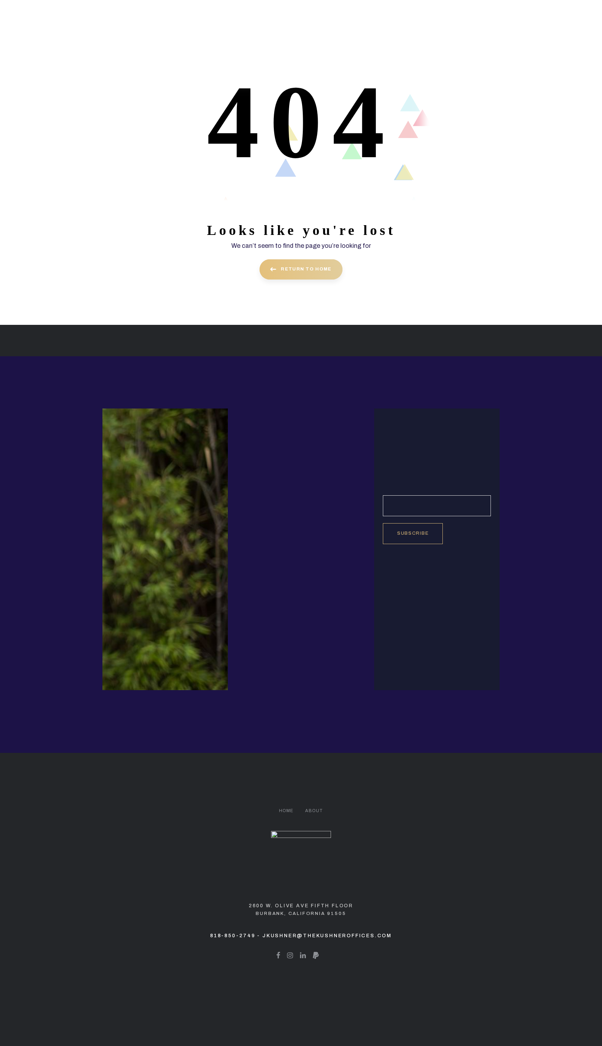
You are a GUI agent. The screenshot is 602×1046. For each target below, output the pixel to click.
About (314, 810)
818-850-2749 (232, 935)
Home (286, 810)
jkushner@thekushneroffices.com (327, 935)
